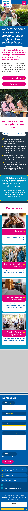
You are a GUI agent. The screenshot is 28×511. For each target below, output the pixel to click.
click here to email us (9, 480)
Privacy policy (16, 457)
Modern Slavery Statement (12, 488)
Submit (8, 461)
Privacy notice (8, 485)
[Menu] (24, 3)
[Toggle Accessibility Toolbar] (25, 508)
